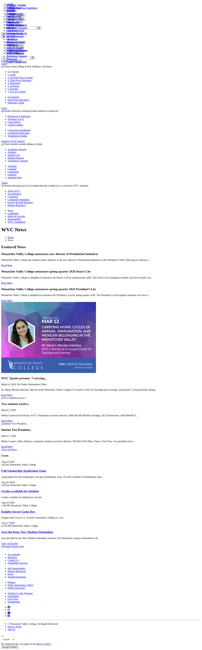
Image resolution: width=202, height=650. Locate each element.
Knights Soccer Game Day (18, 511)
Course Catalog (15, 124)
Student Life (14, 155)
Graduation (13, 171)
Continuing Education (19, 133)
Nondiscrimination (17, 577)
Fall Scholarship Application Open (23, 470)
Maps (9, 42)
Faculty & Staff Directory (20, 202)
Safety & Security (15, 47)
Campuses (13, 196)
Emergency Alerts (15, 30)
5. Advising (13, 86)
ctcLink (10, 25)
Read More (6, 265)
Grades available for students (20, 491)
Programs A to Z (16, 119)
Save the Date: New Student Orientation (27, 532)
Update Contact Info (16, 62)
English (6, 639)
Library (10, 39)
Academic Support (17, 149)
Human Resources (17, 205)
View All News (9, 449)
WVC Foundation (15, 53)
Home (11, 237)
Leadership (13, 213)
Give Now (13, 599)
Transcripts (11, 59)
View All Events (9, 543)
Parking (10, 45)
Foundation (13, 596)
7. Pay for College (17, 91)
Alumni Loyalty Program (20, 593)
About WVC (14, 191)
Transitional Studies (17, 136)
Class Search (12, 22)
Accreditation (14, 194)
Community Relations (18, 199)
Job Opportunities (15, 36)
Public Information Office (20, 585)
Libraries (12, 174)
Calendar (10, 13)
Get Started (13, 97)
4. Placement (14, 83)
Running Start (14, 177)
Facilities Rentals (14, 33)
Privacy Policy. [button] (43, 644)
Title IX (11, 629)
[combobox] (8, 639)
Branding (12, 557)
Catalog (10, 19)
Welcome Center (16, 102)
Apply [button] (4, 63)
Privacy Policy (15, 626)
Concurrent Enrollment (19, 130)
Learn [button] (4, 108)
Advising (12, 166)
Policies (11, 582)
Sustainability (14, 219)
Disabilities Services (18, 563)
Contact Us (13, 560)
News (10, 210)
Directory (11, 27)
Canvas (10, 16)
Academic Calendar (16, 5)
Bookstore (11, 10)
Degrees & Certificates (19, 116)
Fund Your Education (18, 100)
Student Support (16, 158)
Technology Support (16, 56)
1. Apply (12, 74)
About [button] (4, 183)
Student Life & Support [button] (13, 141)
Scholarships (14, 601)
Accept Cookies (10, 647)
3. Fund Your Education (19, 80)
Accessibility (14, 554)
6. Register (13, 89)
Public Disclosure (16, 588)
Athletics (10, 8)
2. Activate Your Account (20, 77)
